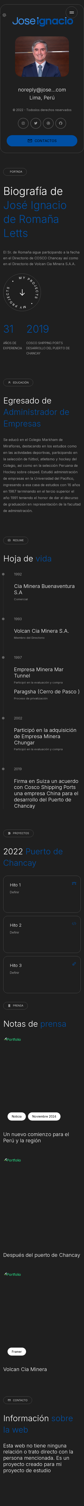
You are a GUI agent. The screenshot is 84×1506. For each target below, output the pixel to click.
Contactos (46, 141)
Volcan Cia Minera (25, 1369)
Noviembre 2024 (44, 1116)
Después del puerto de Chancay (41, 1255)
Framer (17, 1351)
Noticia (17, 1116)
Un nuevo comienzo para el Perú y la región (36, 1137)
